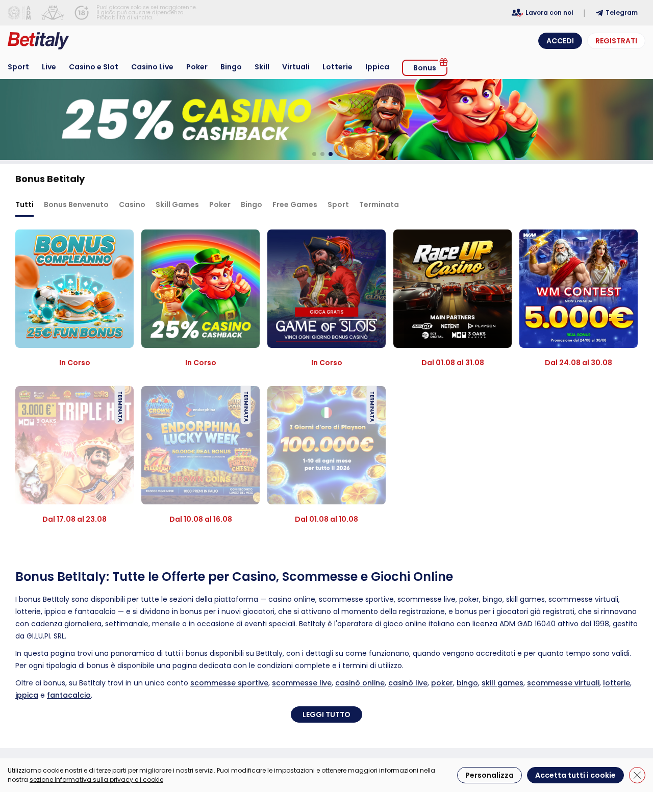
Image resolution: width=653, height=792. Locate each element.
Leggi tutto (326, 714)
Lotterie (337, 67)
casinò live (408, 683)
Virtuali (296, 67)
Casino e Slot (93, 67)
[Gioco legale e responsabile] (52, 13)
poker (442, 683)
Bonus (424, 68)
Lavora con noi (549, 12)
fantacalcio (69, 695)
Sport (18, 67)
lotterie (616, 683)
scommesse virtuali (563, 683)
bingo (467, 683)
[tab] (24, 205)
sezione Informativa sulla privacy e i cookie (96, 779)
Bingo (231, 67)
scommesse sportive (229, 683)
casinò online (360, 683)
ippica (26, 695)
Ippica (377, 67)
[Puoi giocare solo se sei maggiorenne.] (81, 13)
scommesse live (302, 683)
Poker (197, 67)
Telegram (622, 12)
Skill (262, 67)
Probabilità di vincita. (124, 17)
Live (49, 67)
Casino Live (152, 67)
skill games (502, 683)
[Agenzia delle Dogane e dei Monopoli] (19, 13)
